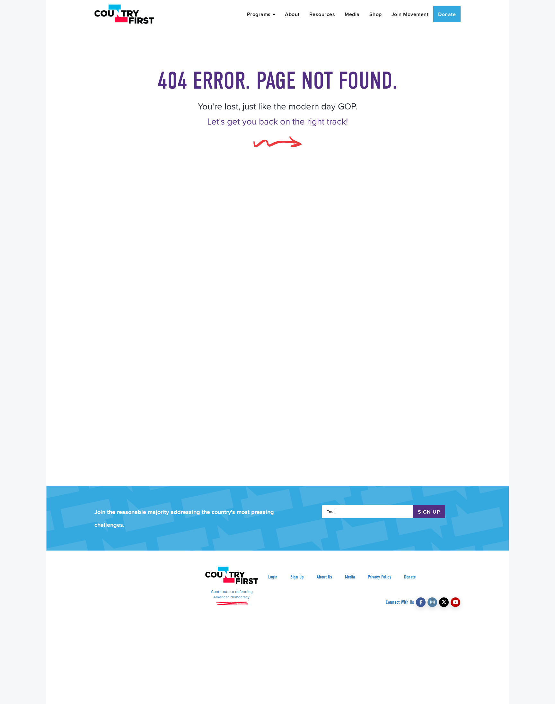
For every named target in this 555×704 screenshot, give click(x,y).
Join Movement (410, 14)
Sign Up (297, 577)
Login (273, 577)
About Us (324, 577)
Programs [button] (259, 14)
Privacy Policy (379, 577)
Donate (447, 14)
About (292, 14)
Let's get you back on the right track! (277, 121)
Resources (322, 14)
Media (352, 14)
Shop (375, 14)
